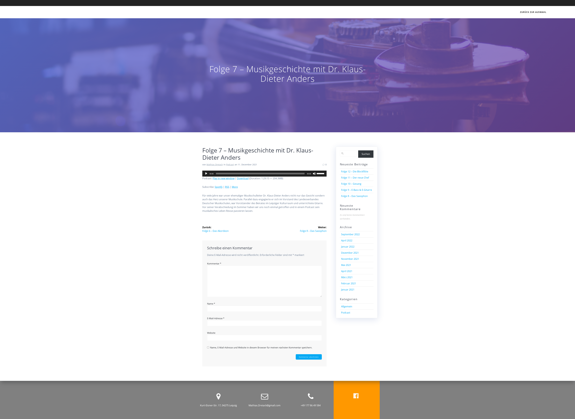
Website (211, 332)
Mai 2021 (346, 265)
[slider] (321, 173)
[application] (264, 174)
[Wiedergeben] (206, 173)
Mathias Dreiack (214, 164)
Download (243, 178)
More (235, 187)
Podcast (230, 164)
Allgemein (346, 306)
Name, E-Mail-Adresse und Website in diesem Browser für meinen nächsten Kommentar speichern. (261, 347)
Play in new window (223, 178)
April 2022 (346, 240)
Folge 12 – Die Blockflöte (354, 171)
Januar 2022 (347, 246)
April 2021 (346, 271)
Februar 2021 (348, 283)
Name (211, 303)
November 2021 (350, 259)
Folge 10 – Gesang (351, 183)
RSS (227, 187)
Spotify (219, 187)
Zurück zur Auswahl (533, 12)
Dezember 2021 (350, 252)
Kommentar (214, 263)
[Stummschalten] (314, 173)
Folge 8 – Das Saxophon (354, 196)
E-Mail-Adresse (215, 318)
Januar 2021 (347, 289)
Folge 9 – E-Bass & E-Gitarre (356, 190)
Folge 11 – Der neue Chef (355, 177)
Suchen (366, 154)
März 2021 (347, 277)
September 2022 (350, 234)
